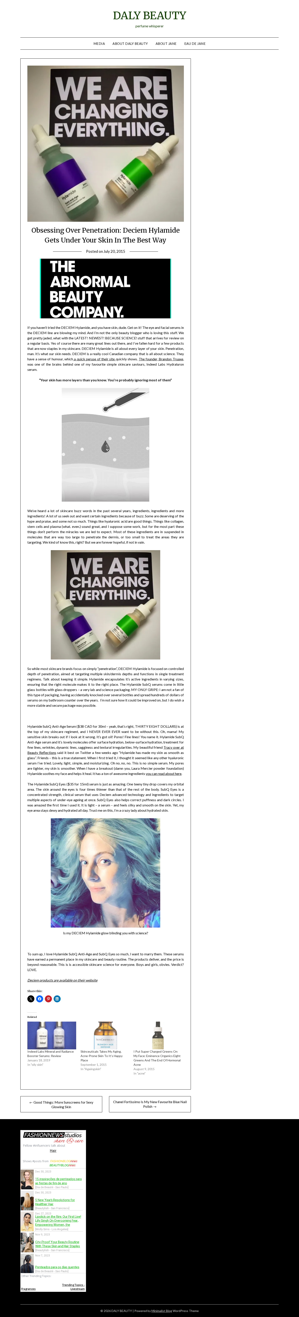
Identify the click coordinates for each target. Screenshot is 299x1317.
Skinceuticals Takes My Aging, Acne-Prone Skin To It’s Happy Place (102, 1056)
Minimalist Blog (161, 1311)
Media (99, 43)
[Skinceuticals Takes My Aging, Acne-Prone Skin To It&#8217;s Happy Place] (105, 1035)
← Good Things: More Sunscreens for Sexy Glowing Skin (61, 1104)
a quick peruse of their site (94, 359)
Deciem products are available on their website (62, 980)
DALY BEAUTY (149, 15)
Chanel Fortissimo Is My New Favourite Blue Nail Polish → (150, 1104)
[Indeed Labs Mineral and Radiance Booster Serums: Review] (51, 1035)
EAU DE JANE (195, 43)
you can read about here (163, 773)
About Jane (166, 43)
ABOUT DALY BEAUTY (130, 43)
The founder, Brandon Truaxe (161, 359)
